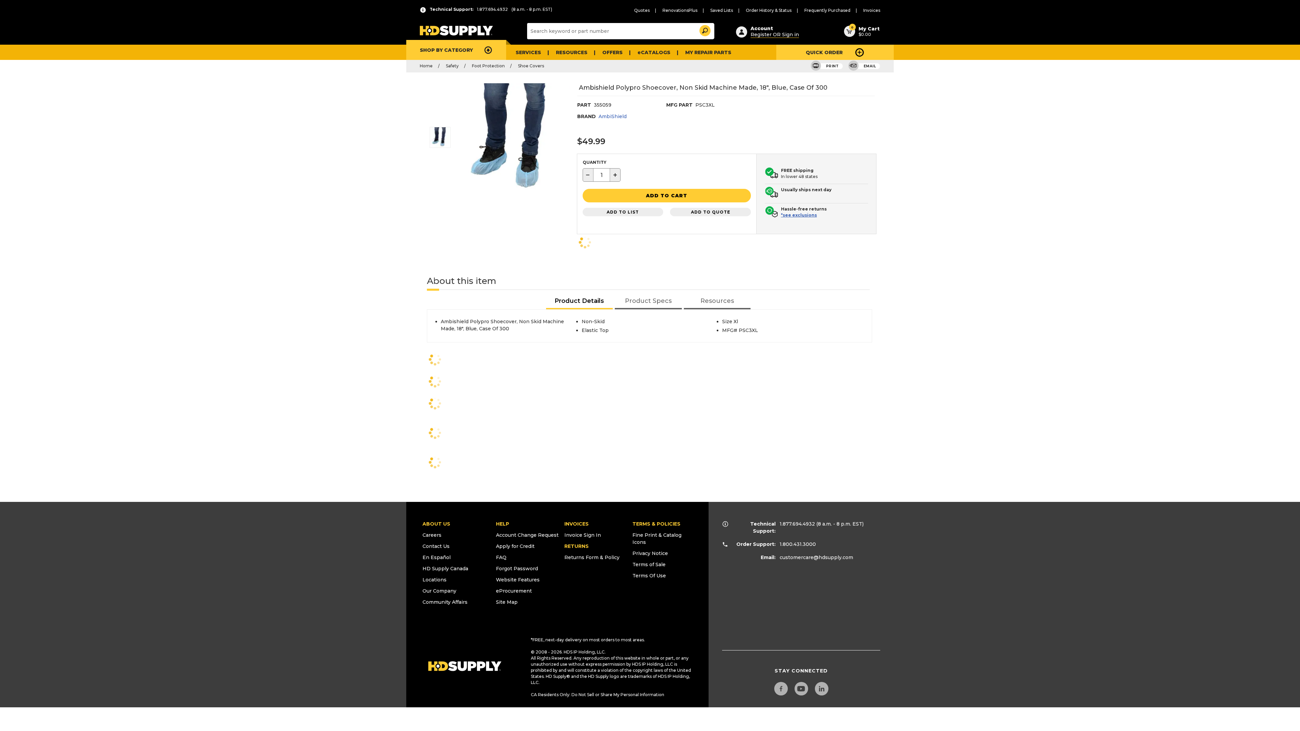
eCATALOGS (653, 52)
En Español (436, 557)
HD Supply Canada (445, 569)
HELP (502, 524)
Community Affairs (445, 602)
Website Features (518, 580)
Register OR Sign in (775, 34)
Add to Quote (710, 212)
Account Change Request (527, 535)
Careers (431, 535)
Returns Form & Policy (592, 557)
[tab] (579, 301)
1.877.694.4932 (797, 524)
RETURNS (576, 546)
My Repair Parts (708, 52)
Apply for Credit (515, 546)
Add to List (623, 212)
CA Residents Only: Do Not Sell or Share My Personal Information (597, 694)
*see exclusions (799, 215)
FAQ (501, 557)
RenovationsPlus (680, 10)
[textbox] (601, 175)
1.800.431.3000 (798, 544)
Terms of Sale (649, 564)
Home (426, 65)
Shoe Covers (531, 65)
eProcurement (514, 591)
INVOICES (576, 524)
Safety (452, 65)
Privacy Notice (650, 553)
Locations (434, 580)
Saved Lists (721, 10)
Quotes (642, 10)
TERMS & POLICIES (656, 524)
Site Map (507, 602)
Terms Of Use (649, 576)
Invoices (871, 10)
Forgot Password (517, 569)
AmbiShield (613, 116)
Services (528, 52)
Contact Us (436, 546)
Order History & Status (769, 10)
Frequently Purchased (827, 10)
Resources (571, 52)
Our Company (439, 591)
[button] (704, 30)
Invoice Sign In (582, 535)
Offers (612, 52)
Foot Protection (488, 65)
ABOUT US (436, 524)
